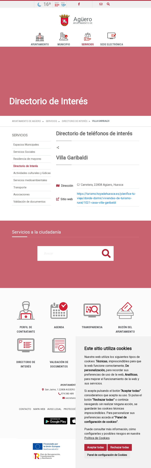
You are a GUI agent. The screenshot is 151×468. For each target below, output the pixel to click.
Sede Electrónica (111, 44)
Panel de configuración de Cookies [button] (107, 454)
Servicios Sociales (24, 151)
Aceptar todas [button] (95, 447)
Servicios (88, 44)
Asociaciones (21, 194)
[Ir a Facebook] (79, 4)
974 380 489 (67, 393)
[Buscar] (108, 4)
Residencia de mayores (27, 158)
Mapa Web (39, 409)
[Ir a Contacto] (100, 4)
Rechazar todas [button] (119, 447)
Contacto (25, 409)
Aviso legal (54, 409)
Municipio (63, 44)
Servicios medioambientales (30, 180)
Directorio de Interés (74, 121)
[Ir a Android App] (56, 420)
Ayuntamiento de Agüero (26, 121)
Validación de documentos (29, 201)
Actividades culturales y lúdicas (32, 173)
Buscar (106, 253)
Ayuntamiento (40, 44)
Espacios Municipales (26, 144)
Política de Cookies (97, 438)
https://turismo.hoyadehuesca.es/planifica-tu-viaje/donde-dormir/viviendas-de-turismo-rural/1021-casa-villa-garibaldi (106, 198)
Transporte (20, 187)
